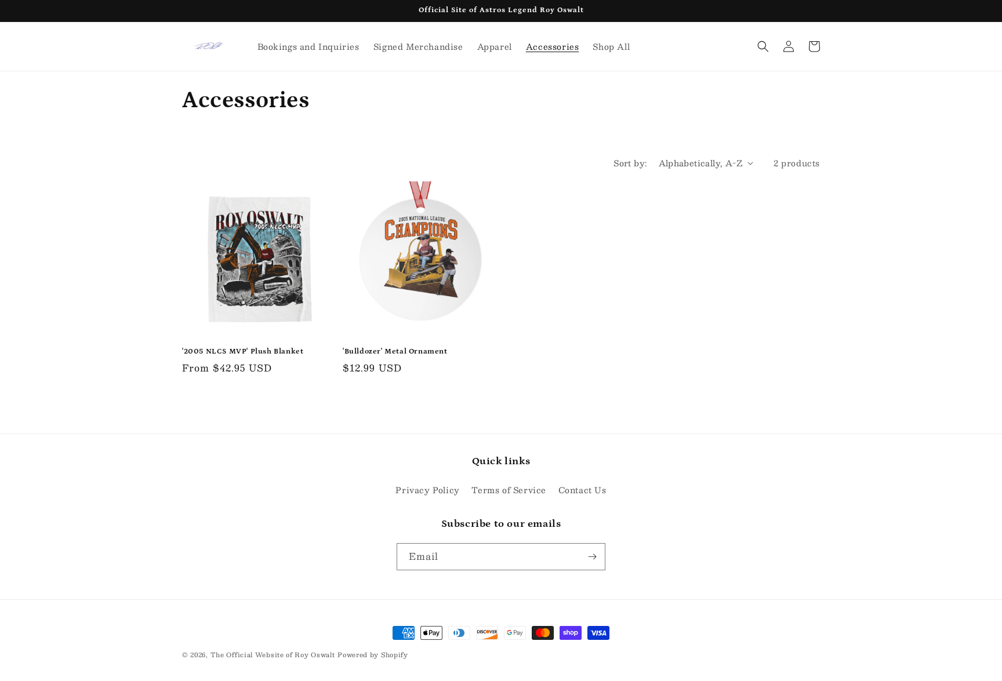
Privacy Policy (427, 490)
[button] (763, 46)
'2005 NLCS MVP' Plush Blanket (242, 351)
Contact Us (582, 490)
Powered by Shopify (372, 654)
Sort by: (630, 163)
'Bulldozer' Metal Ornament (395, 351)
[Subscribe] (592, 556)
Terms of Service (508, 490)
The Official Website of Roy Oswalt (272, 654)
